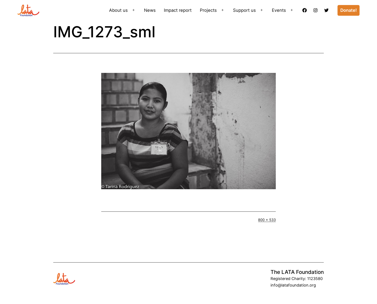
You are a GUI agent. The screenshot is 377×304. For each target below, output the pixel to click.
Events (279, 10)
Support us (244, 10)
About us (118, 10)
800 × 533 (267, 220)
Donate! (348, 10)
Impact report (178, 10)
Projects (208, 10)
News (150, 10)
